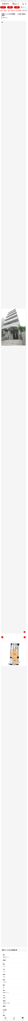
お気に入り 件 (16, 3)
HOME (1, 10)
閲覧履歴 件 (16, 4)
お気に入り (24, 7)
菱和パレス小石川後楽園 (16, 10)
